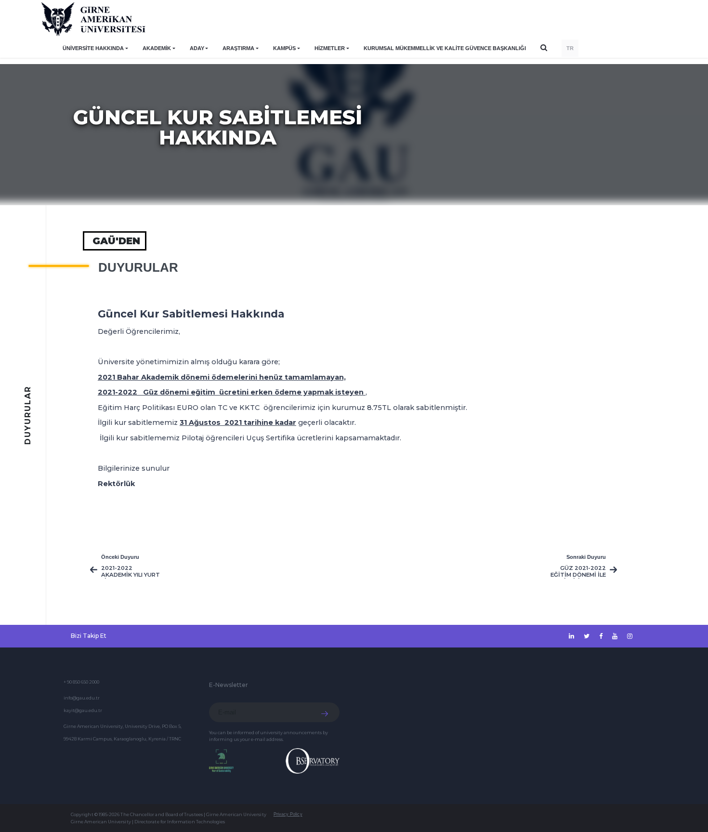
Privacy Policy (288, 814)
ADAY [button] (197, 48)
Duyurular (138, 267)
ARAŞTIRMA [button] (238, 48)
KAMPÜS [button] (284, 48)
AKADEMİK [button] (157, 48)
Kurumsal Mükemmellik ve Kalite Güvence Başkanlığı (445, 48)
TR (570, 48)
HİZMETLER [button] (330, 48)
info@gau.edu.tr (82, 697)
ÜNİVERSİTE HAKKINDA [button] (93, 48)
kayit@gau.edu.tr (83, 710)
